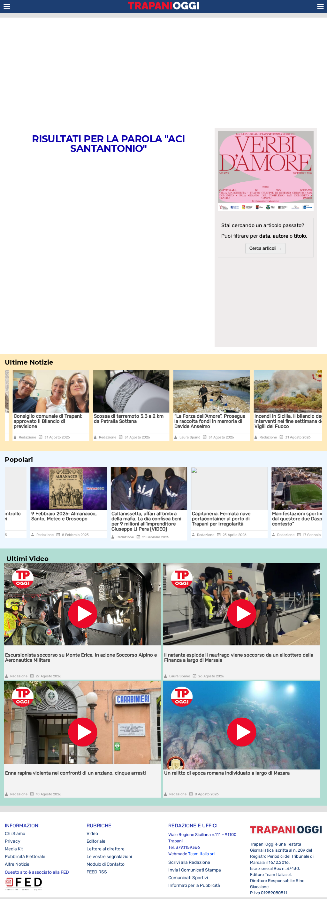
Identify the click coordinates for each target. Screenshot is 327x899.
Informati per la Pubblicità (194, 885)
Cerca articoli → (265, 248)
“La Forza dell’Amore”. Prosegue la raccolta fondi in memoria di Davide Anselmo (201, 421)
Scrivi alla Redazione (189, 862)
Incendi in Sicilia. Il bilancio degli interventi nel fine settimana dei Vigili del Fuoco (283, 421)
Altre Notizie (17, 864)
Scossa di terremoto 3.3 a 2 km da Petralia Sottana (121, 418)
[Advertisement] (163, 69)
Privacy (12, 841)
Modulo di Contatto (106, 864)
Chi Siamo (15, 833)
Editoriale (96, 841)
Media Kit (14, 849)
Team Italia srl (201, 853)
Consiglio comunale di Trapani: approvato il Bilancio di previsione (40, 421)
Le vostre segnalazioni (109, 856)
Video (92, 833)
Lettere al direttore (106, 849)
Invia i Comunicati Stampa (194, 870)
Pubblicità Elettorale (25, 856)
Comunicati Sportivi (188, 877)
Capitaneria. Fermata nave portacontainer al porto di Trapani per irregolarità (195, 519)
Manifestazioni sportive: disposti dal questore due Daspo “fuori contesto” (283, 519)
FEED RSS (97, 872)
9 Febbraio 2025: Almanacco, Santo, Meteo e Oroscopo (38, 516)
